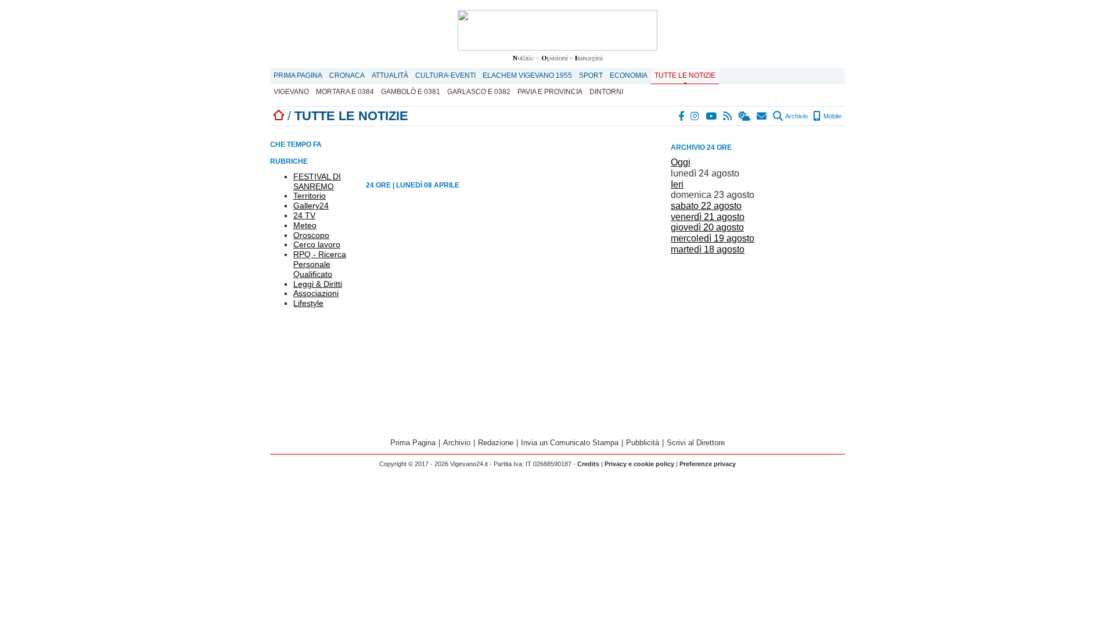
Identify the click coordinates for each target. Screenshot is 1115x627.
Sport (591, 75)
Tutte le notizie (684, 75)
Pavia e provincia (549, 92)
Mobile (831, 116)
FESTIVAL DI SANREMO (317, 181)
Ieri (677, 184)
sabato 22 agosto (706, 206)
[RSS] (728, 116)
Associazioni (316, 293)
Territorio (309, 195)
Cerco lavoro (316, 244)
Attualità (390, 75)
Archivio (796, 116)
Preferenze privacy (707, 463)
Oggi (680, 162)
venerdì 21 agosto (707, 217)
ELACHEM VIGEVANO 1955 (527, 75)
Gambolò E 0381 (410, 92)
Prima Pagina (298, 75)
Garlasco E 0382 (478, 92)
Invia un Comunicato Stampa (569, 442)
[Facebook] (681, 116)
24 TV (304, 215)
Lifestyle (308, 303)
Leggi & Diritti (317, 284)
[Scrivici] (762, 116)
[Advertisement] (758, 339)
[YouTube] (712, 116)
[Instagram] (695, 116)
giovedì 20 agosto (707, 227)
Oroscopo (311, 235)
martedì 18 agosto (707, 249)
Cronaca (347, 75)
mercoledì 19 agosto (712, 238)
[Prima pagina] (279, 116)
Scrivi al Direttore (696, 442)
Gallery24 (311, 205)
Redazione (495, 442)
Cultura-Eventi (445, 75)
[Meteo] (744, 116)
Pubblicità (642, 442)
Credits (588, 463)
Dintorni (606, 92)
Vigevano (291, 92)
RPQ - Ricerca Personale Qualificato (319, 264)
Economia (629, 75)
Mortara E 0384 (345, 92)
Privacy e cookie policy (639, 463)
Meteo (304, 225)
